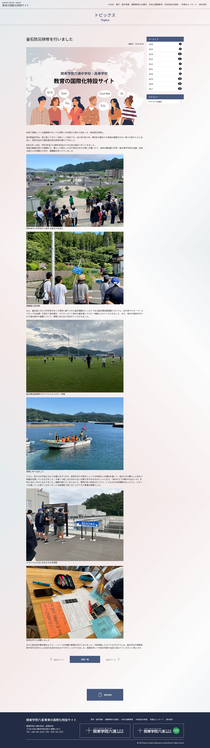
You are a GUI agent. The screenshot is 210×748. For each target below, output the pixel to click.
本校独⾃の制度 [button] (171, 4)
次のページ (111, 659)
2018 (165, 83)
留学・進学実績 (122, 4)
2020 (165, 74)
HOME (111, 4)
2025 (165, 49)
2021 (165, 69)
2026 (165, 44)
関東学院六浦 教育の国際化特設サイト (51, 720)
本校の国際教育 (155, 4)
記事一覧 (85, 659)
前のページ (59, 659)
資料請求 (203, 4)
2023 (165, 59)
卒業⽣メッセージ (189, 4)
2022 (165, 64)
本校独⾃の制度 (141, 719)
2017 (165, 88)
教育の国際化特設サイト (15, 4)
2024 (165, 54)
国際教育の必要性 (139, 4)
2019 (165, 79)
